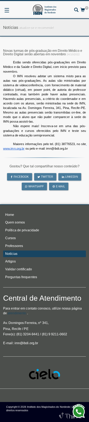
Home (9, 214)
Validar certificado (18, 269)
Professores (14, 246)
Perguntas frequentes (21, 277)
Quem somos (15, 222)
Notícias (11, 253)
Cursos (10, 238)
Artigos (10, 261)
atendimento (17, 313)
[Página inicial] (44, 9)
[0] (82, 10)
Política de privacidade (22, 230)
